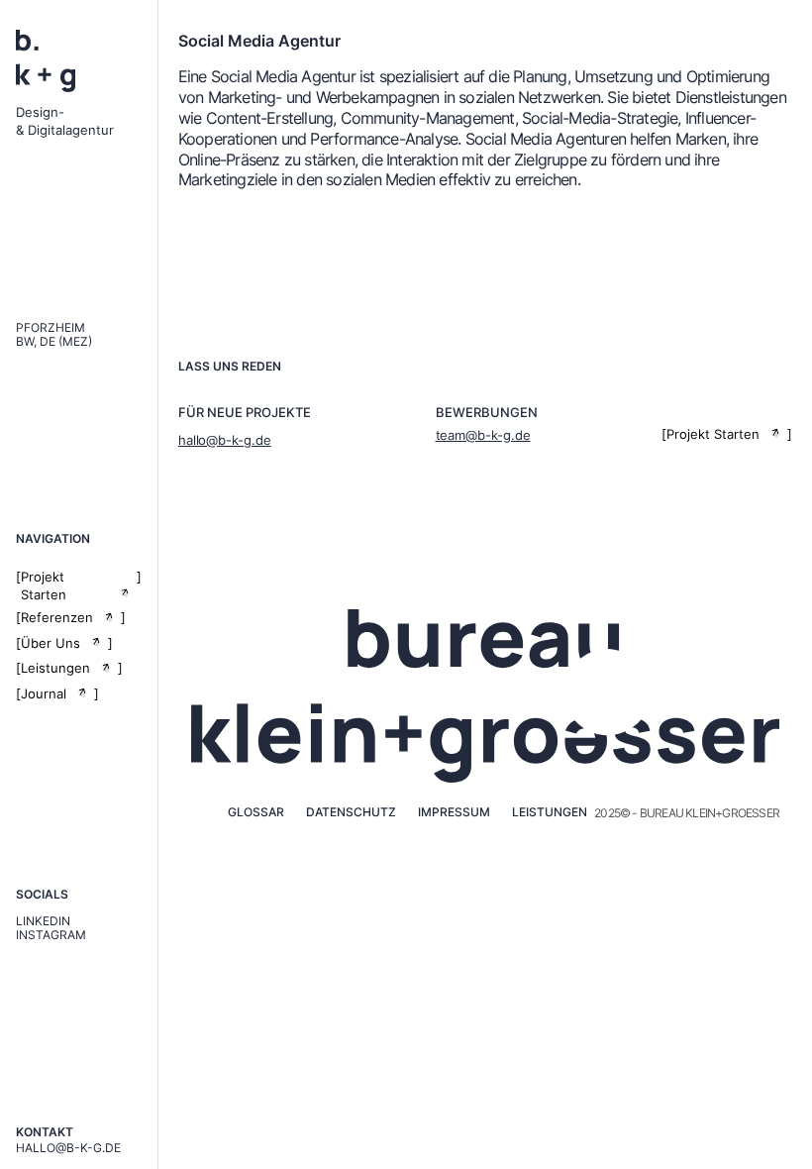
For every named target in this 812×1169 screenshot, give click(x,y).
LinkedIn (43, 921)
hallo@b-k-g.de (68, 1148)
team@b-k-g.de (483, 435)
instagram (51, 935)
